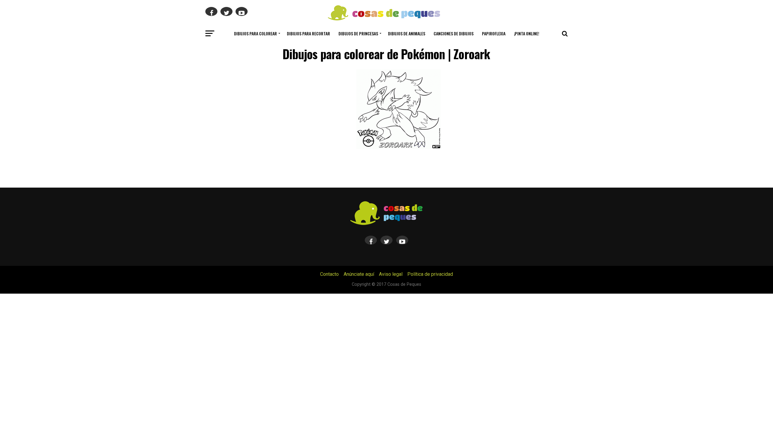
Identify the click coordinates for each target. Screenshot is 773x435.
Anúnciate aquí (359, 274)
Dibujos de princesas (358, 33)
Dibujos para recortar (308, 33)
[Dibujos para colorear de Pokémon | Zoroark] (398, 147)
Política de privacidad (430, 274)
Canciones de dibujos (453, 33)
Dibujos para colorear (255, 33)
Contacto (329, 274)
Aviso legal (391, 274)
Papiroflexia (493, 33)
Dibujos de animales (406, 33)
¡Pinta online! (526, 33)
